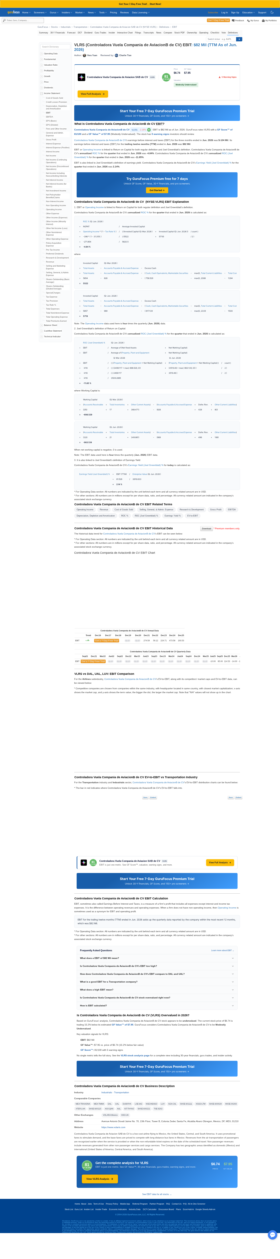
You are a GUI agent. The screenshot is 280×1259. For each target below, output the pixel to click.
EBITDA (49, 117)
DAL (110, 1104)
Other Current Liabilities (225, 404)
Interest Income (52, 152)
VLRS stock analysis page (135, 1055)
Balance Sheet (50, 325)
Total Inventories (117, 404)
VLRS (141, 130)
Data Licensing (140, 12)
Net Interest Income (54, 180)
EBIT (174, 27)
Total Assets (88, 268)
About (83, 1204)
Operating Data (51, 54)
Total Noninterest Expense (57, 313)
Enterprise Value (140, 474)
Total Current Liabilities (211, 273)
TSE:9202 (158, 1109)
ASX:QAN (109, 1109)
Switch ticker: (214, 39)
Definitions (164, 27)
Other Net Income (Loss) (56, 228)
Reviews (124, 12)
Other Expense (52, 213)
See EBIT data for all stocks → (157, 1194)
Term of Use (98, 1204)
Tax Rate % (51, 305)
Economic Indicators (118, 1209)
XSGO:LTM (200, 1104)
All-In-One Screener (196, 1204)
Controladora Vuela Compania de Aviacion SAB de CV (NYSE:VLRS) (123, 27)
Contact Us (176, 1204)
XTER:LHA (80, 1109)
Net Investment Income (56, 191)
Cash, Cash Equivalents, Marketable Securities (167, 273)
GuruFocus (43, 27)
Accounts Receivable (93, 404)
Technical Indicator (52, 336)
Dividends (48, 88)
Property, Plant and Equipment (135, 352)
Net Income (51, 156)
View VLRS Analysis (97, 1178)
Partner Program (157, 1204)
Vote (224, 32)
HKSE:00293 (231, 1104)
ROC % (96, 153)
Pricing (113, 12)
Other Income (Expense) (56, 218)
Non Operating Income (56, 205)
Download (206, 528)
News (91, 12)
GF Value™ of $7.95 (99, 134)
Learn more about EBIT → (222, 950)
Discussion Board (166, 1209)
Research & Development (57, 258)
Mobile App (125, 1204)
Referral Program (140, 1204)
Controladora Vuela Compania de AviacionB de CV (101, 129)
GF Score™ (87, 1050)
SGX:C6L (172, 1104)
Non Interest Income (55, 201)
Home (25, 12)
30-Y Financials (57, 32)
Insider (112, 32)
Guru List (78, 1209)
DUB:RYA (127, 1104)
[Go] (239, 39)
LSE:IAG (138, 1104)
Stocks (54, 27)
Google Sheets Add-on (205, 1209)
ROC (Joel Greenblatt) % (154, 333)
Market (79, 12)
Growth (47, 76)
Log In (224, 12)
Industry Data (134, 1209)
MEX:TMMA (99, 1104)
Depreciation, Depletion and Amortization (96, 516)
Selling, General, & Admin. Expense (156, 509)
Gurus (53, 12)
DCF (80, 32)
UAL (117, 1104)
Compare (168, 32)
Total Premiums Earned (56, 321)
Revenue (50, 262)
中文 (185, 1204)
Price (46, 82)
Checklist (214, 32)
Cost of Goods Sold (54, 98)
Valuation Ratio (51, 65)
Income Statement (52, 93)
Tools (102, 12)
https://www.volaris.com (113, 1127)
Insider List (88, 1209)
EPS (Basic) (51, 121)
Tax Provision (52, 301)
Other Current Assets (140, 404)
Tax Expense (51, 297)
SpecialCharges (53, 293)
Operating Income (54, 209)
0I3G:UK (125, 1115)
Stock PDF (179, 32)
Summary (43, 32)
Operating (203, 32)
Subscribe (213, 12)
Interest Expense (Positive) (58, 147)
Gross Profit (51, 140)
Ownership (192, 32)
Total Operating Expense (57, 317)
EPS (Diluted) (52, 125)
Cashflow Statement (53, 331)
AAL (119, 1109)
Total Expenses (52, 309)
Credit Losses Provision (56, 102)
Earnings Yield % (173, 516)
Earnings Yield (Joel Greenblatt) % (213, 162)
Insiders (66, 12)
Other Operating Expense (57, 239)
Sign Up (235, 12)
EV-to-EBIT (192, 516)
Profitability (49, 71)
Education (247, 12)
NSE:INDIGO (151, 1104)
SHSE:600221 (144, 1109)
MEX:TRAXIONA (83, 1104)
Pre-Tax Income (53, 250)
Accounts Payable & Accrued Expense (121, 268)
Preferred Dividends (55, 254)
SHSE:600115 (95, 1109)
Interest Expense (53, 144)
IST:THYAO (129, 1109)
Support (262, 12)
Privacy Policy (112, 1204)
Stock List (69, 1209)
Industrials (66, 27)
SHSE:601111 (186, 1104)
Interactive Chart (125, 32)
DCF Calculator (150, 1209)
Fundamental (50, 59)
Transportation (80, 27)
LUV (163, 1104)
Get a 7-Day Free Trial (106, 640)
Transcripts (148, 32)
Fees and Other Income (56, 129)
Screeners (39, 12)
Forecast (71, 32)
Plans (178, 1209)
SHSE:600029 (215, 1104)
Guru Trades (100, 32)
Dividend (88, 32)
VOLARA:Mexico (110, 1115)
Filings (138, 32)
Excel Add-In (188, 1209)
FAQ (168, 1204)
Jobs (90, 1204)
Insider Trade (101, 1209)
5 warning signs (160, 134)
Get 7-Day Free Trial (218, 20)
